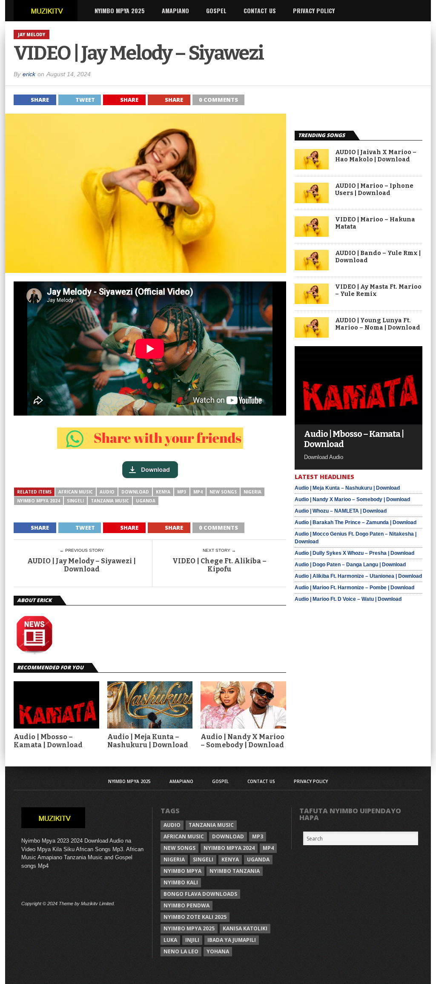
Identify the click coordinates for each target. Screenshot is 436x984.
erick (29, 74)
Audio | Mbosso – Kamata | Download (48, 741)
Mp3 (181, 492)
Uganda (145, 501)
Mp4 (198, 492)
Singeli (75, 501)
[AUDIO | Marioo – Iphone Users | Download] (312, 200)
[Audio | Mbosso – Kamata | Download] (358, 422)
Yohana (218, 951)
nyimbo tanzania (234, 871)
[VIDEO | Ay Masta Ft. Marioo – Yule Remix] (312, 301)
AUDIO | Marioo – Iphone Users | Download (374, 190)
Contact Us (260, 10)
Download (135, 492)
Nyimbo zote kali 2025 (195, 917)
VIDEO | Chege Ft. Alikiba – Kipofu (219, 565)
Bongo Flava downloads (200, 894)
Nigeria (252, 492)
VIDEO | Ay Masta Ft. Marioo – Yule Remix (378, 291)
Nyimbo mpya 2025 (189, 928)
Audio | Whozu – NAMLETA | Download (341, 511)
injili (192, 940)
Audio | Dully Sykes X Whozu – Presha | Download (354, 553)
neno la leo (181, 951)
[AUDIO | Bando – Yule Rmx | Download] (312, 268)
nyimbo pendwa (186, 905)
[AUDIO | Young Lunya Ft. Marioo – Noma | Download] (312, 335)
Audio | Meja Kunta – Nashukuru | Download (147, 741)
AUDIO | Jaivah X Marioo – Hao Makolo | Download (375, 156)
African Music (75, 492)
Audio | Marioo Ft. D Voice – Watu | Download (348, 599)
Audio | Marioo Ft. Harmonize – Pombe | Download (354, 588)
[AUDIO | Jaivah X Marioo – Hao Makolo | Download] (312, 167)
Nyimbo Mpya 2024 (38, 501)
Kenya (163, 492)
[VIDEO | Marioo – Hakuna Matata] (312, 234)
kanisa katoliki (245, 928)
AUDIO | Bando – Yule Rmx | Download (378, 257)
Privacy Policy (314, 10)
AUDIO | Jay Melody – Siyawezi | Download (81, 565)
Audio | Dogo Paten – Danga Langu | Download (350, 565)
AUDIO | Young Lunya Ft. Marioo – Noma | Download (377, 324)
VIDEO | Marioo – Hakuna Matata (375, 223)
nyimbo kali (181, 882)
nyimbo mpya (182, 871)
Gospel (216, 10)
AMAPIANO (175, 10)
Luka (170, 940)
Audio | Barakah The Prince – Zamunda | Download (355, 522)
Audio (107, 492)
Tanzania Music (110, 501)
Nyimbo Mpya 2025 (120, 10)
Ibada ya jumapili (231, 940)
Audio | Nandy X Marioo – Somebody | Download (242, 741)
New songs (223, 492)
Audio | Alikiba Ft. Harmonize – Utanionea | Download (358, 576)
